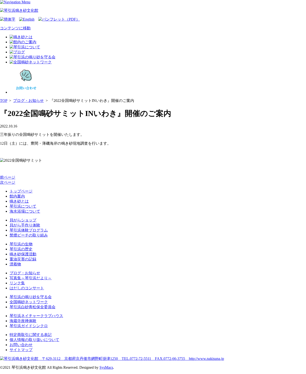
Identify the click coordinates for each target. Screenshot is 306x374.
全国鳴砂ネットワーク (29, 302)
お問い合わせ (21, 345)
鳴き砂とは (19, 201)
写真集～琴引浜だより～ (31, 278)
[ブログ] (17, 52)
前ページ (7, 177)
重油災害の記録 (23, 259)
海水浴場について (25, 211)
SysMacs (106, 367)
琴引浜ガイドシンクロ (29, 326)
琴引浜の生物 (21, 244)
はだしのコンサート (27, 288)
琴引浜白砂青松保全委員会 (32, 307)
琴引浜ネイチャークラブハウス (36, 316)
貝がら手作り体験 (25, 225)
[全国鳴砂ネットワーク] (31, 62)
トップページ (21, 191)
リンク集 (17, 283)
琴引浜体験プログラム (29, 230)
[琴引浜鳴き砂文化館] (19, 10)
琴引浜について (23, 206)
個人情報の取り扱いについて (34, 340)
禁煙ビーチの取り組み (29, 235)
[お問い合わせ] (26, 92)
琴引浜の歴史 (21, 249)
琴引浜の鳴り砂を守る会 (31, 297)
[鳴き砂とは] (21, 37)
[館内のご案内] (23, 42)
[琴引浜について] (25, 47)
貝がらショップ (23, 220)
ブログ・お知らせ (28, 101)
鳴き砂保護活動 (23, 254)
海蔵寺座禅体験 (23, 321)
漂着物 (15, 264)
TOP (3, 101)
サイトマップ (21, 350)
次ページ (7, 182)
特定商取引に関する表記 (31, 335)
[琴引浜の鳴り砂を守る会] (32, 57)
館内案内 (17, 196)
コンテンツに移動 (15, 28)
